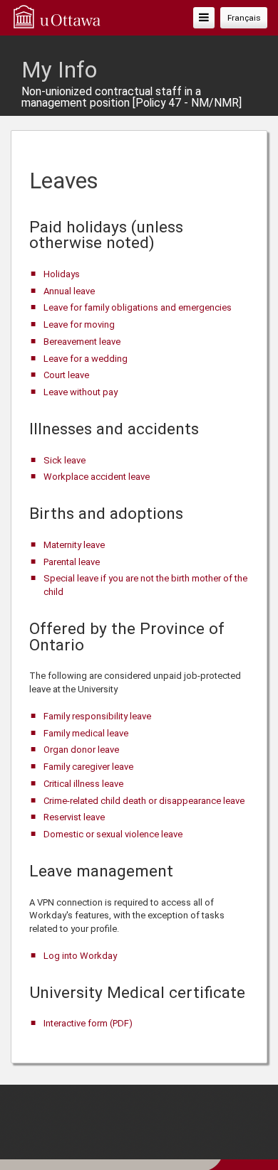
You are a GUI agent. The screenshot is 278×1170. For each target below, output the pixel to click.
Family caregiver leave (88, 766)
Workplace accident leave (96, 476)
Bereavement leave (81, 341)
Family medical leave (85, 733)
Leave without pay (80, 392)
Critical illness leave (83, 783)
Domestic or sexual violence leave (112, 834)
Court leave (66, 375)
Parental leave (71, 562)
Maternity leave (74, 545)
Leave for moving (79, 324)
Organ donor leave (81, 749)
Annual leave (69, 291)
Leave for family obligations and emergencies (137, 307)
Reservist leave (74, 817)
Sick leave (64, 460)
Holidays (61, 274)
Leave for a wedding (85, 358)
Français (244, 18)
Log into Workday (80, 955)
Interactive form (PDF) (88, 1023)
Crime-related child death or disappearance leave (143, 800)
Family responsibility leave (97, 716)
